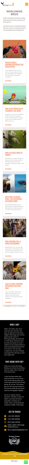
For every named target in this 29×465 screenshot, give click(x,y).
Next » (22, 305)
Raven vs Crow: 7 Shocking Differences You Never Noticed (14, 64)
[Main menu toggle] (26, 4)
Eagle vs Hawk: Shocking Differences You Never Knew (14, 286)
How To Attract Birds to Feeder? (14, 153)
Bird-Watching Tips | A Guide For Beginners (13, 242)
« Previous (8, 305)
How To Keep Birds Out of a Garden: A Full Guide (14, 109)
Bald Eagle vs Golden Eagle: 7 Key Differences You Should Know (13, 198)
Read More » (8, 80)
